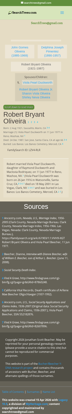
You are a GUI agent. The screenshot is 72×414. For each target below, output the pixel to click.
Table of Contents (13, 392)
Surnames (33, 392)
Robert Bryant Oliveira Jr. (36, 89)
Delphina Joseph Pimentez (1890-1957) (52, 51)
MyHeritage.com (37, 404)
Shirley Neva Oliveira (36, 97)
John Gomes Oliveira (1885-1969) (19, 51)
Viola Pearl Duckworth (37, 82)
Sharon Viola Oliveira (36, 93)
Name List (49, 392)
